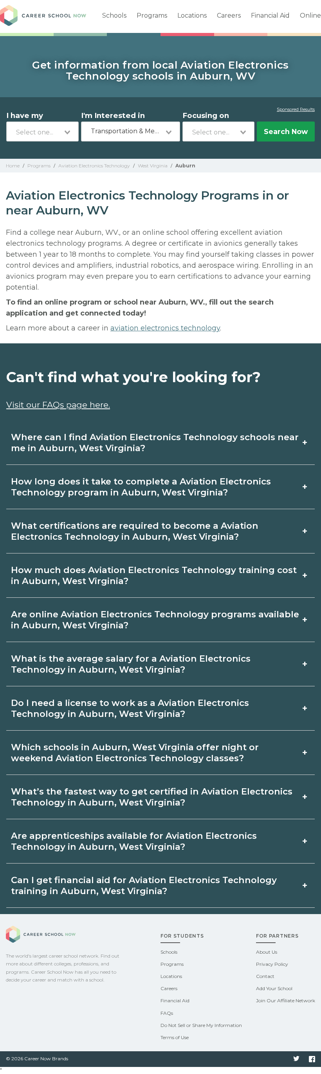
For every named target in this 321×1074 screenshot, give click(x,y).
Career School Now (43, 16)
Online (310, 15)
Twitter (296, 1059)
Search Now (286, 131)
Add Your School (274, 988)
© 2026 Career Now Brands (37, 1058)
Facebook (312, 1059)
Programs (152, 15)
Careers (229, 15)
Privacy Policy (272, 964)
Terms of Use (174, 1037)
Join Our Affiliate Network (285, 1000)
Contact (265, 976)
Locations (192, 15)
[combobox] (42, 131)
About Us (266, 952)
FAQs (166, 1013)
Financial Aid (270, 15)
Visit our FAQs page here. (58, 405)
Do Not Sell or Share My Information (201, 1025)
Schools (114, 15)
